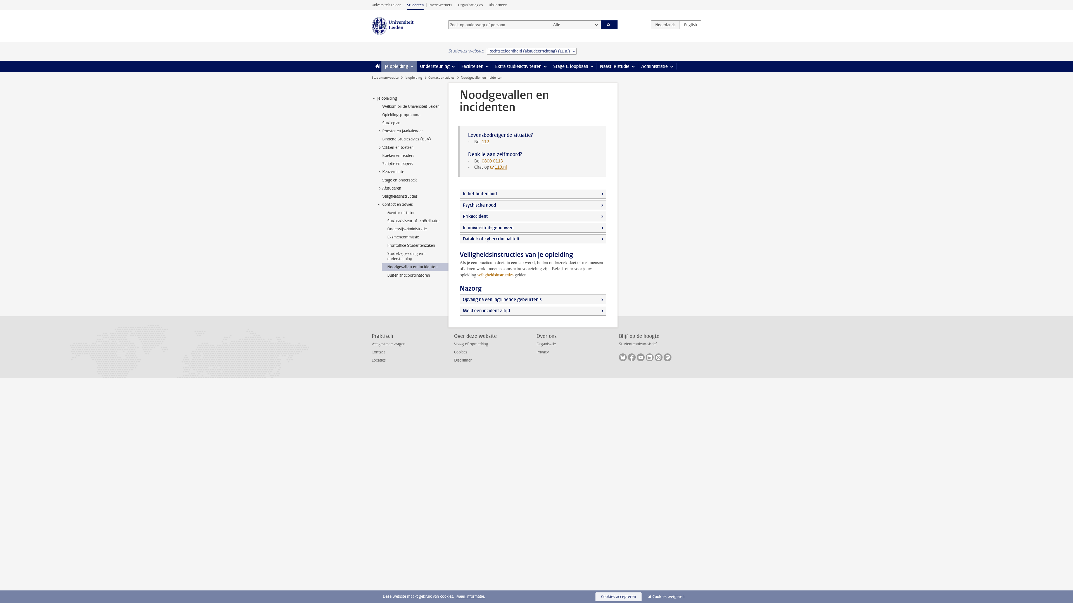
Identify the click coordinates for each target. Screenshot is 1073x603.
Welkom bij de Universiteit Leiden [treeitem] (411, 106)
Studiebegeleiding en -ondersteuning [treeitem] (406, 256)
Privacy (542, 352)
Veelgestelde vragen (388, 344)
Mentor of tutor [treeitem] (401, 213)
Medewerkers (440, 5)
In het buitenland (480, 194)
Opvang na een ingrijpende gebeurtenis (502, 299)
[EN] (690, 24)
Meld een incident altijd (486, 311)
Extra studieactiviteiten (518, 66)
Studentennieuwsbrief (638, 344)
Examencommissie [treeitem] (403, 237)
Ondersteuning (435, 66)
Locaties (379, 360)
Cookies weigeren (668, 596)
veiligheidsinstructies (496, 274)
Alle (556, 24)
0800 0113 (492, 161)
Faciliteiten (472, 66)
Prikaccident (475, 216)
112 (485, 142)
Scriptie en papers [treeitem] (397, 163)
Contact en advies (441, 77)
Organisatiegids (470, 5)
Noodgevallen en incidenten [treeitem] (412, 267)
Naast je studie (615, 66)
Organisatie (546, 344)
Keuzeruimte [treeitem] (393, 171)
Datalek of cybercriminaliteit (491, 239)
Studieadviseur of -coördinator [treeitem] (413, 221)
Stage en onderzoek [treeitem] (399, 180)
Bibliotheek (498, 5)
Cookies (460, 352)
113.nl (501, 167)
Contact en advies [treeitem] (397, 204)
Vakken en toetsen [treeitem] (398, 147)
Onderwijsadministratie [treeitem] (407, 229)
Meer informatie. (470, 596)
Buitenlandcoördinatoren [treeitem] (408, 275)
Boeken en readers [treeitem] (398, 155)
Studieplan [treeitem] (391, 123)
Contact (378, 352)
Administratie (654, 66)
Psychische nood (479, 205)
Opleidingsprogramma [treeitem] (401, 115)
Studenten (415, 5)
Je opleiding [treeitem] (387, 98)
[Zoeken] (609, 24)
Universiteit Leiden (386, 5)
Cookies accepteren (618, 596)
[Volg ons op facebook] (632, 357)
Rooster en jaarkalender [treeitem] (402, 131)
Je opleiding (396, 66)
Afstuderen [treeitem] (391, 188)
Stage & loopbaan (570, 66)
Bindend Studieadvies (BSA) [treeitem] (406, 139)
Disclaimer (463, 360)
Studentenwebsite (385, 77)
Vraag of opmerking (471, 344)
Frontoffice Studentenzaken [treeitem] (411, 245)
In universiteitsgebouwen (488, 228)
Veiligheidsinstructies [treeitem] (399, 196)
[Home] (376, 66)
